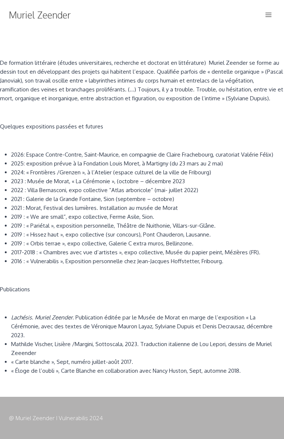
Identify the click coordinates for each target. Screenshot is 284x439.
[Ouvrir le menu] (268, 14)
